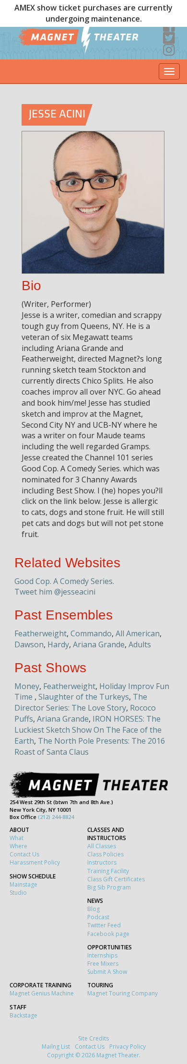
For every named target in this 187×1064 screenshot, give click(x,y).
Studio (18, 893)
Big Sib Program (109, 887)
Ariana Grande (99, 644)
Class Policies (105, 854)
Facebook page (108, 934)
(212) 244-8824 (56, 816)
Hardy (58, 644)
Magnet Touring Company (122, 993)
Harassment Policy (35, 862)
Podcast (98, 917)
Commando (91, 633)
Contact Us (24, 854)
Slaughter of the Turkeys (83, 696)
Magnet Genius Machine (42, 993)
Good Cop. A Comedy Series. (64, 581)
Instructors (102, 862)
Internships (102, 955)
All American (138, 633)
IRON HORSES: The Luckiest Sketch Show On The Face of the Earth (88, 729)
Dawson (29, 644)
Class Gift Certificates (116, 879)
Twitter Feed (104, 925)
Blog (93, 909)
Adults (140, 644)
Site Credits (93, 1038)
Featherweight (40, 633)
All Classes (101, 846)
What (16, 838)
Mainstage (23, 884)
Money (26, 686)
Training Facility (108, 871)
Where (18, 846)
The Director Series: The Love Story (80, 702)
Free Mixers (102, 963)
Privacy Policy (127, 1046)
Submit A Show (107, 972)
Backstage (23, 1015)
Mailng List (56, 1046)
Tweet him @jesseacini (54, 591)
